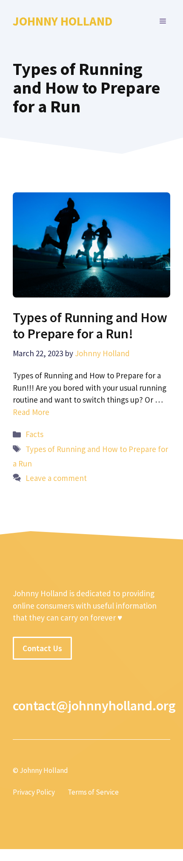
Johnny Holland (62, 21)
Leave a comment (56, 478)
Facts (34, 434)
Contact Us (42, 648)
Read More (31, 412)
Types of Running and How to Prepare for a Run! (90, 325)
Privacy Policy (34, 792)
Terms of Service (93, 792)
